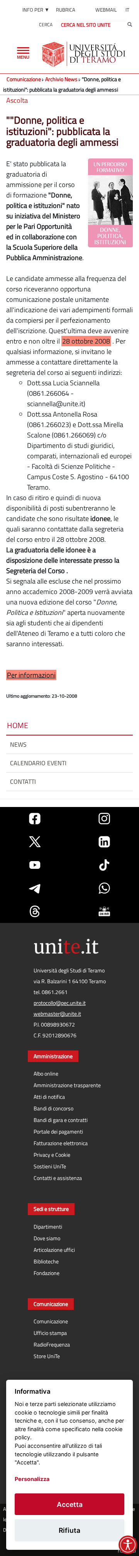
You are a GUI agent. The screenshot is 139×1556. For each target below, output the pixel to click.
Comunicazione (24, 79)
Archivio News (61, 79)
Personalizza (32, 1479)
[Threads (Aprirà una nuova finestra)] (35, 911)
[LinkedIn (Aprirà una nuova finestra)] (104, 842)
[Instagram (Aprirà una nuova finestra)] (104, 818)
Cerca (46, 24)
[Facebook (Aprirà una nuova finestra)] (35, 818)
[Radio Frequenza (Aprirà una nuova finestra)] (104, 911)
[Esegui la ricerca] (130, 25)
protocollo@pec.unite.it (60, 1003)
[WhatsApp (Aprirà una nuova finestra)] (104, 888)
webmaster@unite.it (57, 1014)
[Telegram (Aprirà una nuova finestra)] (35, 888)
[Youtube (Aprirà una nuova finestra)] (35, 865)
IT (127, 10)
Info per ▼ (35, 10)
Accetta (70, 1504)
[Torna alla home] (84, 54)
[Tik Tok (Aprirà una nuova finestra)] (104, 865)
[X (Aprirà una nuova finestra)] (35, 842)
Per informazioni (31, 675)
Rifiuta (69, 1530)
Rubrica (65, 10)
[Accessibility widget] (128, 1545)
